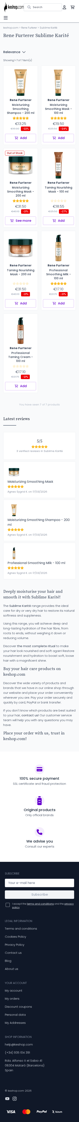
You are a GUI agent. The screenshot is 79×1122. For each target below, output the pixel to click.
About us (11, 969)
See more (23, 220)
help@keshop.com (19, 1044)
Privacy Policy (14, 945)
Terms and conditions (21, 928)
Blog (8, 961)
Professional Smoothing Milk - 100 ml (36, 563)
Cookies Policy (15, 936)
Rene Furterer (29, 27)
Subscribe (39, 894)
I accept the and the (43, 905)
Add (23, 138)
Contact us (13, 953)
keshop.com (10, 27)
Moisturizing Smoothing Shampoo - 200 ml (38, 522)
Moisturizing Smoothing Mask (30, 481)
